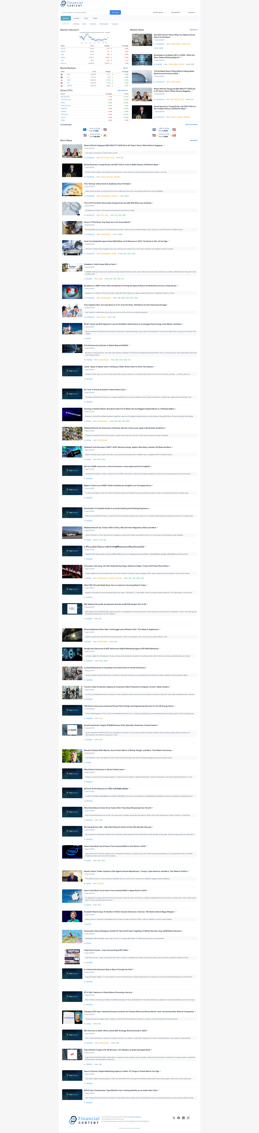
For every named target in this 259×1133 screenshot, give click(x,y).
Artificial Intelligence (175, 44)
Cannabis (184, 44)
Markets (66, 18)
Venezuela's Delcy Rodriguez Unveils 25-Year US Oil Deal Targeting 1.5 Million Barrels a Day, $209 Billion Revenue (133, 931)
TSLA (104, 539)
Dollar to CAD (164, 134)
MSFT (131, 297)
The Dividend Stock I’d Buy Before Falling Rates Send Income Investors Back (174, 72)
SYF (122, 278)
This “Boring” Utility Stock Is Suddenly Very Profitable (108, 184)
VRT (129, 359)
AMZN (123, 297)
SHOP (117, 1043)
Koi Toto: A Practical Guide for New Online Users (105, 390)
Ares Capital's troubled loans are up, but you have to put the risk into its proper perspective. (116, 312)
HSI (68, 83)
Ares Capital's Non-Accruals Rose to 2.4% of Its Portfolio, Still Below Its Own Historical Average (126, 305)
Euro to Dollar (94, 128)
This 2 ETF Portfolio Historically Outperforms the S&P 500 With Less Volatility (118, 203)
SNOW (192, 64)
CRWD (138, 578)
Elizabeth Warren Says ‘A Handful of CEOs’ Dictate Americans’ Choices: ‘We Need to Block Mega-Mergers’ (130, 912)
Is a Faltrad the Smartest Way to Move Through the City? (109, 969)
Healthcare (64, 108)
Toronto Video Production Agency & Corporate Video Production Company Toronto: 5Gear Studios (127, 687)
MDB (123, 421)
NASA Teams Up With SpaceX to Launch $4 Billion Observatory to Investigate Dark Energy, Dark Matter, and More (133, 324)
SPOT (101, 820)
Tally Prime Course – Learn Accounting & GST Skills (107, 950)
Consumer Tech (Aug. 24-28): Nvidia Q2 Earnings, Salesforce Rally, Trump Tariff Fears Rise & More (127, 566)
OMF (119, 278)
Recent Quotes (158, 12)
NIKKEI (69, 80)
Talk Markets (89, 379)
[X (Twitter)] (174, 1120)
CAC (68, 77)
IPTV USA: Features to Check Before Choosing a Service (109, 992)
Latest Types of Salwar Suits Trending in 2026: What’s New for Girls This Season (119, 367)
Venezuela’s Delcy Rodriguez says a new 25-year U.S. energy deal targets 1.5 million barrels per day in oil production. (125, 938)
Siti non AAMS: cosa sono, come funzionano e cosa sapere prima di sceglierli (118, 466)
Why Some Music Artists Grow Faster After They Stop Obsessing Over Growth (118, 808)
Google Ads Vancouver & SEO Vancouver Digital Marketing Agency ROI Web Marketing (122, 649)
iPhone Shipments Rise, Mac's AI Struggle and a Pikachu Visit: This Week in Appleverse (122, 629)
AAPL (99, 459)
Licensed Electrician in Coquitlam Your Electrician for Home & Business (115, 668)
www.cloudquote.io (136, 1117)
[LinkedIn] (183, 1120)
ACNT (100, 739)
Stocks (76, 18)
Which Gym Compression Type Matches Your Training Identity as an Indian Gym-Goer (121, 1090)
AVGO (124, 253)
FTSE (68, 74)
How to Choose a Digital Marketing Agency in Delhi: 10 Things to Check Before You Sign (122, 1071)
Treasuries (114, 24)
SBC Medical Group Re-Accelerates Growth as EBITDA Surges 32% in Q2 (116, 604)
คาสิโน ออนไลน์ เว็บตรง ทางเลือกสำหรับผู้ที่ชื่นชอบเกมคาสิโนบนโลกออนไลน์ (115, 547)
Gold (62, 57)
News (84, 24)
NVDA (136, 297)
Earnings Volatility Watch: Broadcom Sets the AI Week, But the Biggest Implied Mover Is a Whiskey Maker (130, 409)
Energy (63, 102)
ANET (117, 359)
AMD (119, 297)
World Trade (186, 117)
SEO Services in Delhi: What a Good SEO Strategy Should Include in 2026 (116, 1031)
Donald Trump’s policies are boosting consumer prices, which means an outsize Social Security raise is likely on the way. (126, 172)
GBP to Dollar (164, 128)
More (125, 68)
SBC (100, 618)
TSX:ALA (127, 196)
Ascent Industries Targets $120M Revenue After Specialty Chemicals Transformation (121, 725)
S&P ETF (63, 51)
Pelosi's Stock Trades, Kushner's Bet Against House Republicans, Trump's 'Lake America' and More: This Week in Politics (136, 871)
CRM (134, 578)
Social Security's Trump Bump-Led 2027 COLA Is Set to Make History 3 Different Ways (175, 107)
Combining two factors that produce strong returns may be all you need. (110, 210)
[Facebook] (179, 1120)
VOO (192, 99)
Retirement (114, 196)
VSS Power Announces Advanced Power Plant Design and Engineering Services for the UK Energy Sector (130, 706)
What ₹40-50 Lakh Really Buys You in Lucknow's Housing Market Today (116, 585)
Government (180, 117)
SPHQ (119, 215)
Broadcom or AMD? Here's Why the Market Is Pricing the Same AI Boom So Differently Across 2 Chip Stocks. (131, 286)
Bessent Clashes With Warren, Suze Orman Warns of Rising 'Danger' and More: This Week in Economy (128, 750)
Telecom (63, 117)
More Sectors (122, 90)
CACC (114, 278)
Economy (177, 99)
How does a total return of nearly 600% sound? (101, 153)
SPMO (124, 215)
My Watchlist (175, 12)
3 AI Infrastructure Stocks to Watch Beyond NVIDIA (107, 345)
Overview (76, 24)
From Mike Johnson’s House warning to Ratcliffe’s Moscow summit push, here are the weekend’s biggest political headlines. (127, 878)
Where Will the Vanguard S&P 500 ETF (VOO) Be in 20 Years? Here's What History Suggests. (174, 90)
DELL (120, 421)
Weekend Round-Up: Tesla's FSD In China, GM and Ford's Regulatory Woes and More (121, 528)
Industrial (63, 111)
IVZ (116, 215)
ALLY (111, 278)
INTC (99, 860)
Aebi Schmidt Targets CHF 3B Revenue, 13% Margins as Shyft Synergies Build (118, 1050)
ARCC (114, 317)
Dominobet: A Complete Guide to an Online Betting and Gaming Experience (117, 508)
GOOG (129, 253)
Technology (64, 114)
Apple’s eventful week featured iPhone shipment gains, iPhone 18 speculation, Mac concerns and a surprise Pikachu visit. (126, 637)
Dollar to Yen (95, 134)
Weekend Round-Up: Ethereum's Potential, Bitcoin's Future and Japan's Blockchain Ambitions (125, 428)
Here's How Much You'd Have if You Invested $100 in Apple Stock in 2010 (116, 890)
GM (101, 539)
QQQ (62, 54)
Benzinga (89, 338)
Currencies (93, 24)
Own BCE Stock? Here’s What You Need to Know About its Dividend (174, 36)
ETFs (86, 18)
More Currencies (191, 124)
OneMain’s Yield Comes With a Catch (101, 264)
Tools (95, 18)
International (104, 24)
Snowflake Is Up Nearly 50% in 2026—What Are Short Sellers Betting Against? (174, 56)
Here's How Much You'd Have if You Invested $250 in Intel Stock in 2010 (115, 846)
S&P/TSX (69, 86)
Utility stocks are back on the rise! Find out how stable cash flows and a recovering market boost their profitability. (124, 191)
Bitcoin (63, 63)
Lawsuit (100, 278)
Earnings (182, 64)
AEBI (100, 1064)
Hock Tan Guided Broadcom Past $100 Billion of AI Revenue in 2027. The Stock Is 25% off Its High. (127, 241)
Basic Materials (65, 97)
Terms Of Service (143, 1121)
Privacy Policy (131, 1121)
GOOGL (133, 253)
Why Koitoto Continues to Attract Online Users (105, 769)
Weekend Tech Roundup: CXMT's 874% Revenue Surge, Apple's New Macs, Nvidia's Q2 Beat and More (128, 447)
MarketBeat (159, 64)
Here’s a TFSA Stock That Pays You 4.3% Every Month (108, 222)
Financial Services (66, 105)
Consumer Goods (66, 99)
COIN (99, 1023)
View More (193, 30)
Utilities (63, 120)
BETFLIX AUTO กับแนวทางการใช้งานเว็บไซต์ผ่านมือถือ (107, 789)
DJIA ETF (63, 48)
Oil (61, 60)
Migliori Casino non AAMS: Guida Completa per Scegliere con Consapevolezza (118, 485)
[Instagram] (188, 1120)
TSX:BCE (161, 48)
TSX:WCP (120, 234)
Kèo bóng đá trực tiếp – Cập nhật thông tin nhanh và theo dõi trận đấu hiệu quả (118, 827)
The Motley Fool (160, 44)
